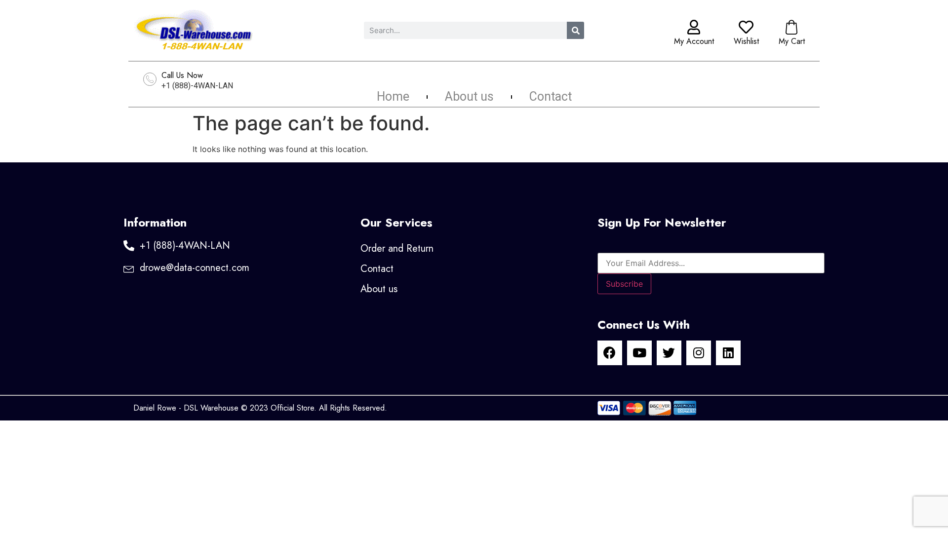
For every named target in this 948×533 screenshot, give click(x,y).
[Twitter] (669, 353)
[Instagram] (698, 353)
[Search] (575, 30)
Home (393, 97)
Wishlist (746, 41)
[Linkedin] (728, 353)
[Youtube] (639, 353)
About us (469, 97)
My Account (694, 41)
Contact (550, 97)
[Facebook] (609, 353)
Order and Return (397, 248)
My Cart (792, 41)
